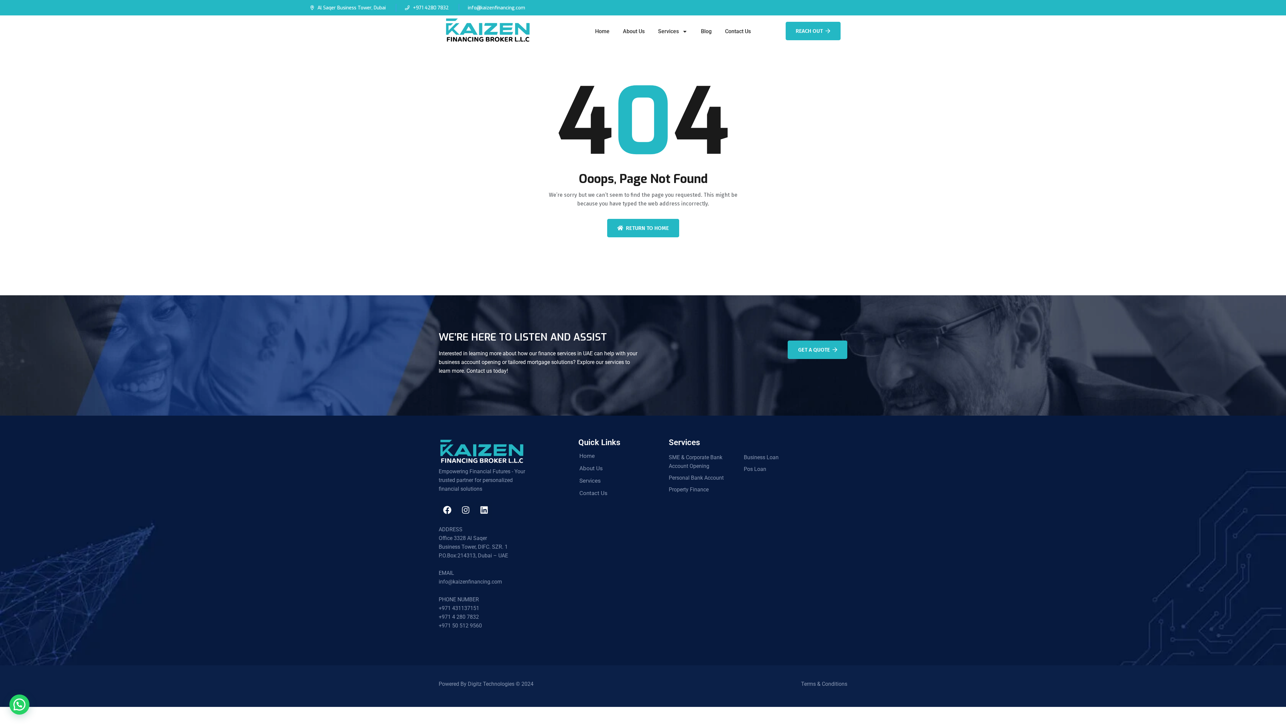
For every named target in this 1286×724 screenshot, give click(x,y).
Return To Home (647, 228)
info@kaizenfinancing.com (496, 8)
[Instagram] (465, 510)
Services (668, 31)
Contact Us (738, 31)
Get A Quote (814, 350)
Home (602, 31)
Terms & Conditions (824, 684)
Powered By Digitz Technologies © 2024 (486, 684)
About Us (634, 31)
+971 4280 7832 (431, 8)
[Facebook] (447, 510)
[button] (19, 705)
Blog (706, 31)
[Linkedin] (484, 510)
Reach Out (809, 31)
